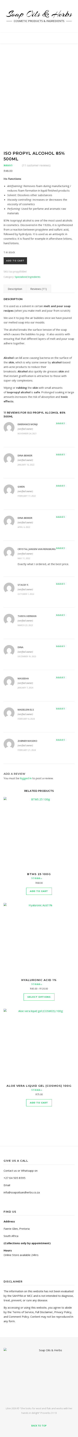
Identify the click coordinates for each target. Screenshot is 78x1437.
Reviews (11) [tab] (38, 289)
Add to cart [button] (39, 891)
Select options (39, 997)
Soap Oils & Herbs (39, 14)
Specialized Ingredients (27, 276)
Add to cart (15, 260)
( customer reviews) (36, 165)
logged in (26, 778)
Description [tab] (15, 289)
